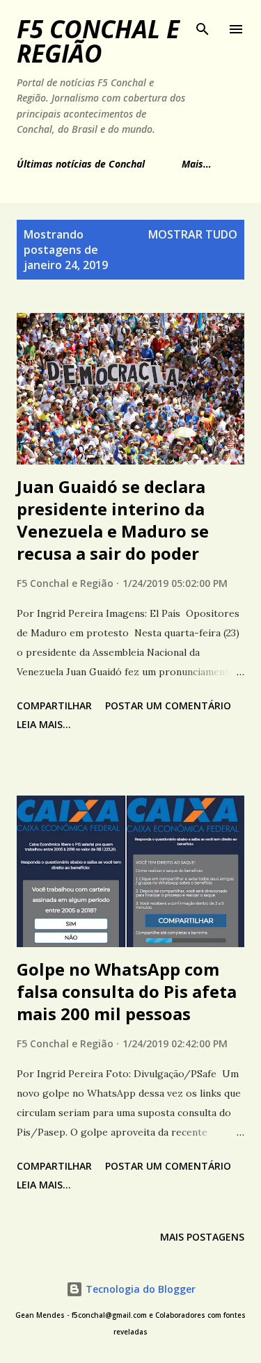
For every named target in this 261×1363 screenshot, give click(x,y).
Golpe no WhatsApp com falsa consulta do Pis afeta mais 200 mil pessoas (127, 991)
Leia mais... (44, 724)
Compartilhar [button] (54, 705)
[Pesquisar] (202, 25)
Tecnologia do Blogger (139, 1289)
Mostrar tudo (192, 234)
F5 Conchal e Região (98, 41)
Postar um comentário (168, 705)
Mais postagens (202, 1236)
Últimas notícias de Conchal (81, 163)
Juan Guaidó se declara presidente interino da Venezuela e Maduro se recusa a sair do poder (113, 520)
